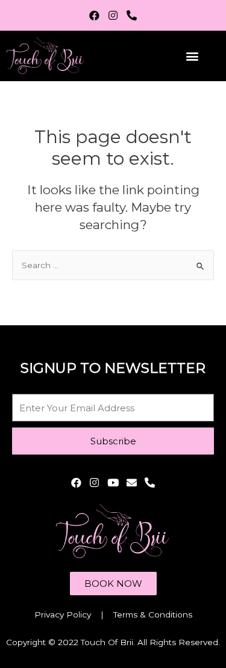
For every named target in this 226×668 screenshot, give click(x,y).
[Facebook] (95, 15)
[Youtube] (113, 482)
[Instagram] (113, 15)
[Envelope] (131, 482)
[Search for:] (113, 265)
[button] (192, 56)
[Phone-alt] (131, 15)
